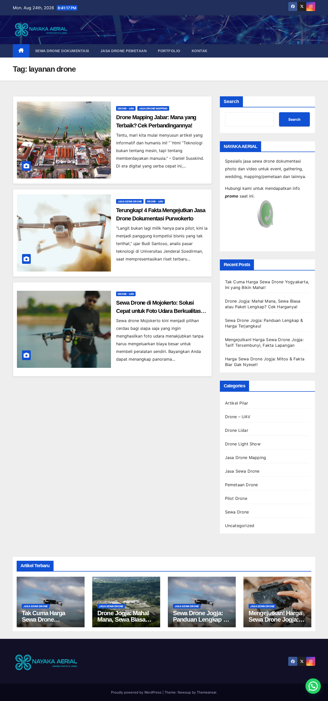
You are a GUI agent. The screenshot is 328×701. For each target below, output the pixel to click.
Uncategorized (239, 525)
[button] (313, 686)
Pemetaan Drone (241, 484)
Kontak (200, 51)
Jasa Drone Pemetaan (123, 51)
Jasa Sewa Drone (130, 201)
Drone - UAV (126, 108)
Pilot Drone (236, 498)
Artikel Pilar (236, 403)
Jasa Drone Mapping (153, 108)
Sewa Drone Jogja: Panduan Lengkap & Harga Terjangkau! (200, 619)
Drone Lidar (236, 430)
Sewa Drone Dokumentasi (62, 51)
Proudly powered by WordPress (136, 692)
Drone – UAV (237, 416)
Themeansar (206, 692)
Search (231, 101)
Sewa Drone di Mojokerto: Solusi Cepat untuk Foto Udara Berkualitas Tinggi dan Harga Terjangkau (158, 311)
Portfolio (169, 51)
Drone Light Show (243, 443)
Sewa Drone (237, 512)
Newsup (184, 692)
